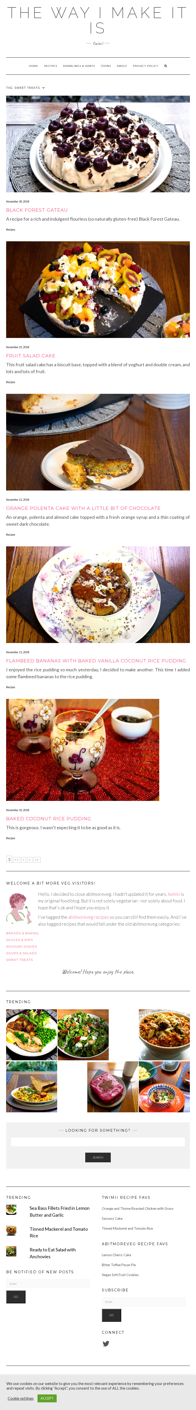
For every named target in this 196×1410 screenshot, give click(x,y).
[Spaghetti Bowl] (164, 1086)
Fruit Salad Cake (31, 356)
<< (17, 860)
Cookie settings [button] (21, 1398)
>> (37, 860)
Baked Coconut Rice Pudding (48, 819)
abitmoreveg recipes (88, 917)
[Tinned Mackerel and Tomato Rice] (164, 1034)
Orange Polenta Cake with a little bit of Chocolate (83, 508)
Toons (106, 66)
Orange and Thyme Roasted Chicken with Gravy (138, 1208)
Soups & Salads (21, 953)
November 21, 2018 (17, 499)
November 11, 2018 (17, 652)
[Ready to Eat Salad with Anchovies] (83, 1034)
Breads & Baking (22, 933)
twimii (174, 894)
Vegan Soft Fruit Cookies (120, 1275)
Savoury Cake (112, 1218)
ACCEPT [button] (47, 1398)
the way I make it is (98, 20)
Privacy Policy (145, 66)
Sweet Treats (19, 960)
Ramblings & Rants (79, 66)
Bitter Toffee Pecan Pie (119, 1265)
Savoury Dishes (21, 946)
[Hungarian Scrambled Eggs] (31, 1086)
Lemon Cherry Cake (116, 1255)
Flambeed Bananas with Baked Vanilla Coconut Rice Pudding (96, 661)
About (122, 66)
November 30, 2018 (17, 201)
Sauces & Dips (19, 940)
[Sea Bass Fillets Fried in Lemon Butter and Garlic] (31, 1034)
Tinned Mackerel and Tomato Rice (127, 1228)
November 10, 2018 (17, 810)
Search (98, 1157)
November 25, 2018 (17, 347)
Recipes (50, 66)
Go (16, 1296)
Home (33, 66)
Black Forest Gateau (37, 210)
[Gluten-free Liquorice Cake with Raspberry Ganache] (112, 1086)
